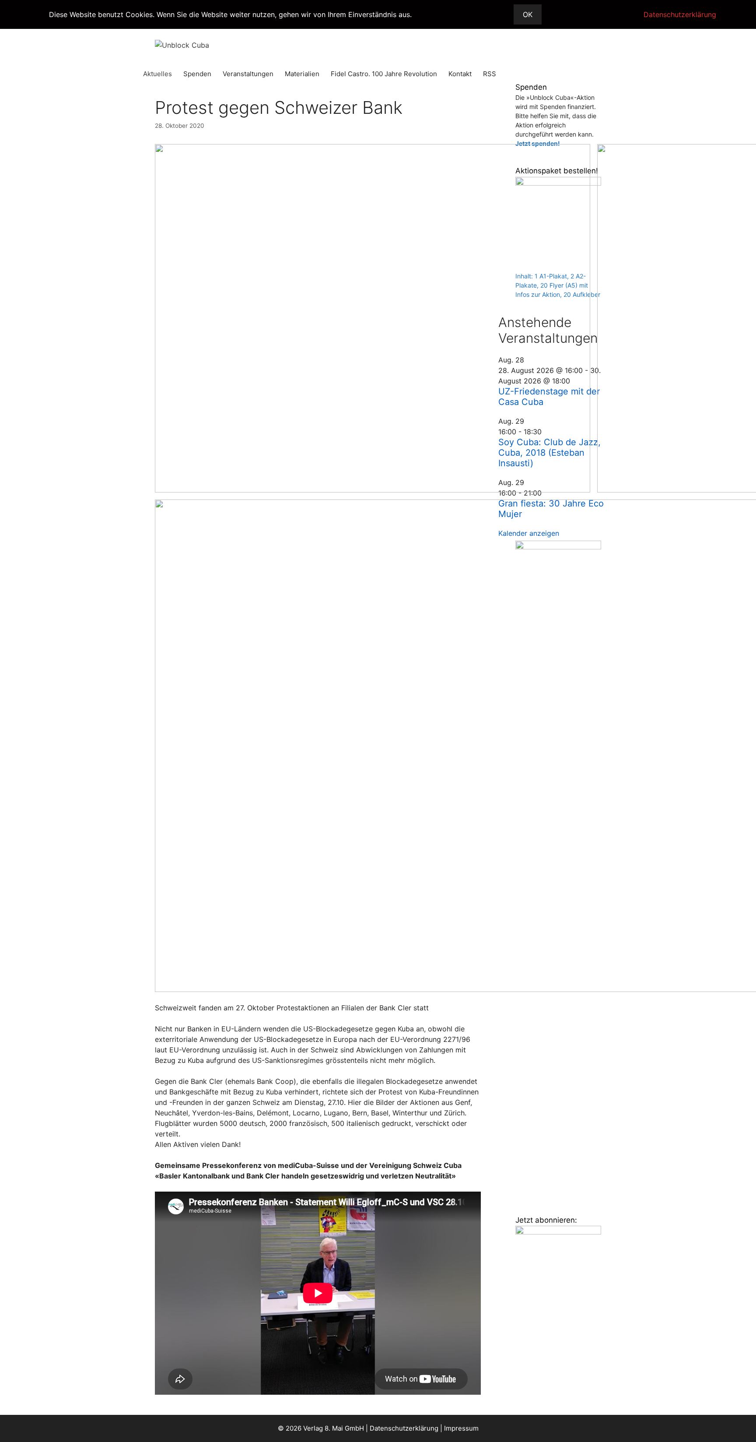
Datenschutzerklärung (404, 1428)
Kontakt (460, 74)
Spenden (197, 74)
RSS (489, 74)
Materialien (302, 74)
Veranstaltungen (248, 74)
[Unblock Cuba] (182, 44)
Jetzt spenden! (537, 143)
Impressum (461, 1428)
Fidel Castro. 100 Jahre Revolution (384, 74)
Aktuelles (157, 74)
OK (527, 14)
